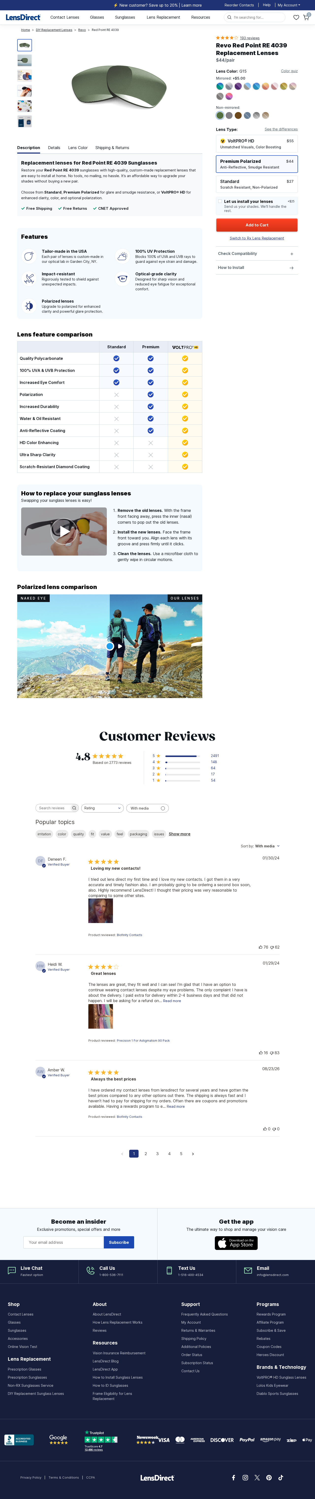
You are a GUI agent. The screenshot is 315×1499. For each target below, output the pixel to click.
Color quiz (289, 71)
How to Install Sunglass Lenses (118, 1377)
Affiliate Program (270, 1322)
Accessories (18, 1338)
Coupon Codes (269, 1347)
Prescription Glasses (24, 1369)
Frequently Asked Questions (204, 1314)
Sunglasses (125, 17)
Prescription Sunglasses (27, 1377)
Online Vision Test (22, 1347)
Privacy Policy (30, 1477)
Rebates (263, 1338)
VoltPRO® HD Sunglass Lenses (281, 1377)
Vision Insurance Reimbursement (119, 1353)
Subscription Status (197, 1363)
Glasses (97, 17)
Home (25, 30)
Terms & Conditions (63, 1477)
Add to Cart (257, 225)
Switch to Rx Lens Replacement (257, 238)
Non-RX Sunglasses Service (30, 1385)
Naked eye (33, 598)
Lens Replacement (163, 17)
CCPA (90, 1477)
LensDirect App (105, 1369)
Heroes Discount (270, 1355)
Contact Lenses (64, 17)
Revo (82, 30)
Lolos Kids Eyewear (272, 1385)
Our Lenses (185, 598)
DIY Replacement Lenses (54, 30)
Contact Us (190, 1371)
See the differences (281, 129)
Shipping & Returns (112, 147)
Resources (200, 17)
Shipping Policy (193, 1338)
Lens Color (78, 147)
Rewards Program (271, 1314)
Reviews (100, 1330)
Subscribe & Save (271, 1330)
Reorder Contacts (239, 5)
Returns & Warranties (198, 1330)
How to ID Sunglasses (110, 1385)
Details (54, 147)
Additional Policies (196, 1347)
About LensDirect (107, 1314)
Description (28, 147)
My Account (191, 1322)
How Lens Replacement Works (117, 1322)
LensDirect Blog (106, 1361)
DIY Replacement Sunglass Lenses (36, 1393)
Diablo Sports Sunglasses (277, 1393)
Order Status (191, 1355)
